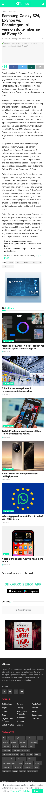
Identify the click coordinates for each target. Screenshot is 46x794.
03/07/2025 (6, 480)
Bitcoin (5, 742)
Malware (31, 759)
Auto (4, 715)
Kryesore (20, 721)
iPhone (29, 755)
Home (4, 11)
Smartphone (37, 715)
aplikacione (31, 738)
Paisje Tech (12, 11)
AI (4, 738)
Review (35, 707)
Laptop (20, 725)
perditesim (6, 767)
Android (10, 738)
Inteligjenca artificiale (21, 750)
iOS (22, 755)
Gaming (20, 707)
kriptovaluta (21, 759)
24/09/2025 (6, 394)
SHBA (15, 771)
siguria (22, 771)
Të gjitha (35, 718)
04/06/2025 (6, 565)
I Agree (37, 791)
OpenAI (38, 763)
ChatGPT (23, 742)
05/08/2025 (6, 437)
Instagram (6, 750)
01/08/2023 (6, 38)
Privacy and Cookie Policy (20, 791)
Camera (20, 704)
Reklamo (16, 781)
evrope (10, 262)
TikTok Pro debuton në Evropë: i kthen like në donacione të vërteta (21, 432)
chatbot (13, 742)
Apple (6, 554)
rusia (36, 767)
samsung (6, 771)
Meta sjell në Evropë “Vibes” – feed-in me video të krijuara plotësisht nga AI (23, 347)
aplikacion (20, 738)
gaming (15, 746)
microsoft (28, 763)
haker (32, 746)
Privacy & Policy (29, 781)
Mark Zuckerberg (9, 763)
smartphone (32, 771)
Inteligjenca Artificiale (22, 712)
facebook (6, 746)
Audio (4, 711)
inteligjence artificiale (10, 755)
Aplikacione (9, 341)
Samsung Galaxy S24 (32, 262)
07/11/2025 (6, 352)
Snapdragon (8, 266)
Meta (20, 763)
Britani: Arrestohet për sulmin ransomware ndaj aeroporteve (17, 389)
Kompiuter (21, 717)
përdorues (27, 767)
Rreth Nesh (6, 781)
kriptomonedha (8, 759)
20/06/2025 (6, 522)
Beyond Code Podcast (7, 719)
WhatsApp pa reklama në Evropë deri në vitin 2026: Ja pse (22, 517)
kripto (37, 755)
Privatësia (17, 767)
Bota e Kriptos (8, 725)
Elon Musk (33, 742)
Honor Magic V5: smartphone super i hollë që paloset (20, 475)
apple (40, 738)
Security (35, 711)
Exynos (18, 262)
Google (23, 746)
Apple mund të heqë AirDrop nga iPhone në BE (22, 560)
